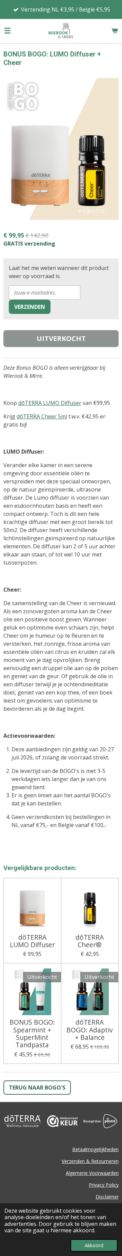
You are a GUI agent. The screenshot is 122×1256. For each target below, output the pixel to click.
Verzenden (29, 307)
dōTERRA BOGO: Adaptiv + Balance (89, 1030)
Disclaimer (107, 1196)
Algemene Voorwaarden (92, 1173)
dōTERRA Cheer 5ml (42, 416)
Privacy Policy (104, 1185)
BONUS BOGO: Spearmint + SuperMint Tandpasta (32, 1034)
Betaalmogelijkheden (95, 1149)
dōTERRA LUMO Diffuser (49, 403)
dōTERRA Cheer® (90, 941)
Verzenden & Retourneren (90, 1161)
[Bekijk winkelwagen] (114, 31)
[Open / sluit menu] (7, 31)
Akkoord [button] (94, 1245)
